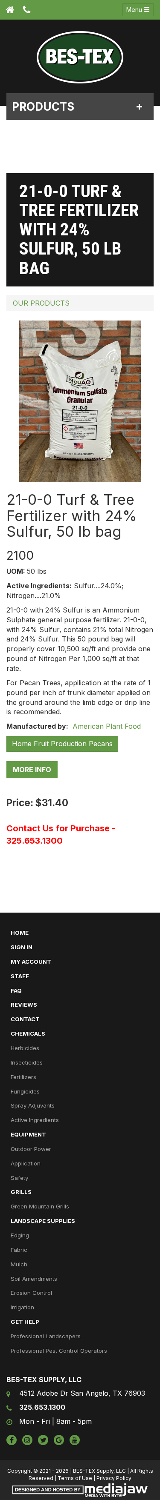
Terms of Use (75, 1478)
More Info (32, 769)
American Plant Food (105, 726)
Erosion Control (31, 1292)
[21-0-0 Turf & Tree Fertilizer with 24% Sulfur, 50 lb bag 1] (80, 401)
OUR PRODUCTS (41, 303)
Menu (135, 9)
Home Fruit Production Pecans (62, 743)
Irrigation (22, 1307)
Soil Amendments (34, 1278)
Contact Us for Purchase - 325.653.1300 (61, 834)
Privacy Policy (113, 1478)
